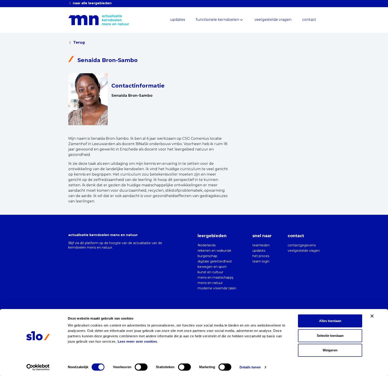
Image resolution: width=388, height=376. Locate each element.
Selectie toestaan (330, 335)
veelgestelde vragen (272, 19)
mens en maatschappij (215, 277)
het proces (260, 256)
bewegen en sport (212, 267)
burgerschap (207, 256)
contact (309, 19)
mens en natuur (210, 283)
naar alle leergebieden (92, 3)
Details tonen (250, 367)
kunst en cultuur (210, 272)
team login (260, 261)
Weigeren (330, 350)
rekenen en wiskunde (214, 251)
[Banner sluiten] (372, 316)
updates (177, 19)
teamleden (261, 245)
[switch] (141, 367)
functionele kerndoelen (217, 19)
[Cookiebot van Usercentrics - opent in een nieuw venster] (38, 367)
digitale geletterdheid (214, 261)
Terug (79, 42)
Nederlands (207, 245)
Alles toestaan (330, 321)
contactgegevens (302, 245)
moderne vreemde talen (217, 288)
